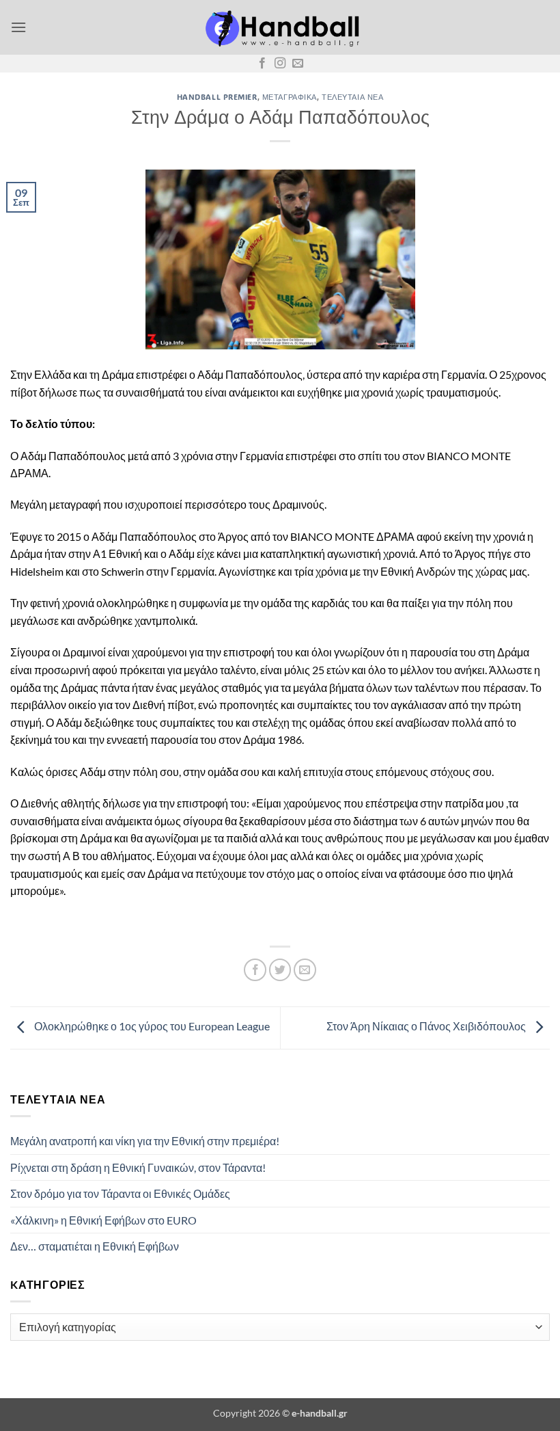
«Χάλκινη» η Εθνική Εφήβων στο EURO (103, 1220)
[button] (18, 27)
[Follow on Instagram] (280, 63)
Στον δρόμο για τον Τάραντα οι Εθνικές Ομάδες (120, 1193)
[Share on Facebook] (255, 970)
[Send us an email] (297, 63)
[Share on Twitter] (280, 970)
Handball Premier (217, 97)
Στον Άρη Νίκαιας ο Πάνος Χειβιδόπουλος (427, 1026)
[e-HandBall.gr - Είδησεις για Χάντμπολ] (280, 28)
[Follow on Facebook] (262, 63)
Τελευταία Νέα (352, 97)
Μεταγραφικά (289, 97)
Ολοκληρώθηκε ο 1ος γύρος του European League (151, 1026)
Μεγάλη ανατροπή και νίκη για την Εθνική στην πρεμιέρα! (144, 1140)
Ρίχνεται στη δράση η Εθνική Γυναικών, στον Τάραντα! (138, 1167)
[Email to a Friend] (305, 970)
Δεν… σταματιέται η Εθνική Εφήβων (94, 1246)
